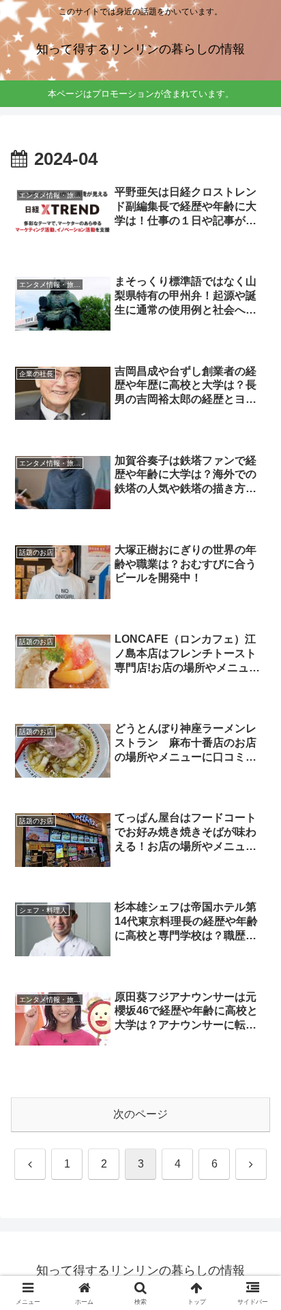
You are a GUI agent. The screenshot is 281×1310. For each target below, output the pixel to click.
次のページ (140, 1114)
